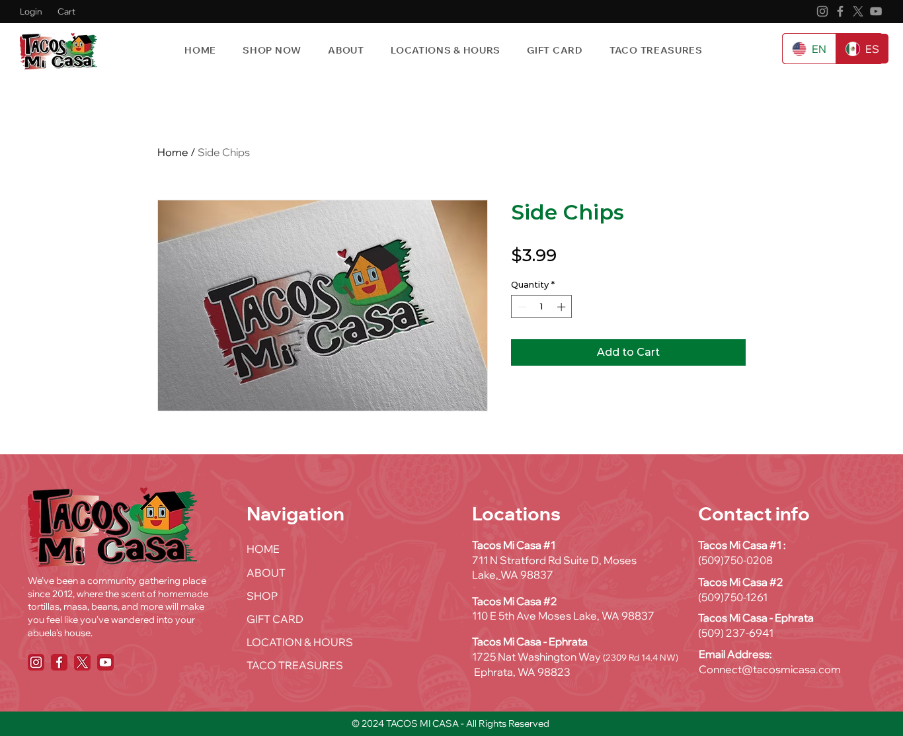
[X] (858, 11)
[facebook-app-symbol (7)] (59, 662)
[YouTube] (876, 11)
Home (172, 152)
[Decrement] (521, 307)
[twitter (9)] (82, 662)
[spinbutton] (542, 307)
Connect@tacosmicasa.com (770, 669)
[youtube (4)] (105, 662)
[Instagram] (822, 11)
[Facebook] (840, 11)
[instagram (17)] (36, 662)
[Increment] (562, 307)
